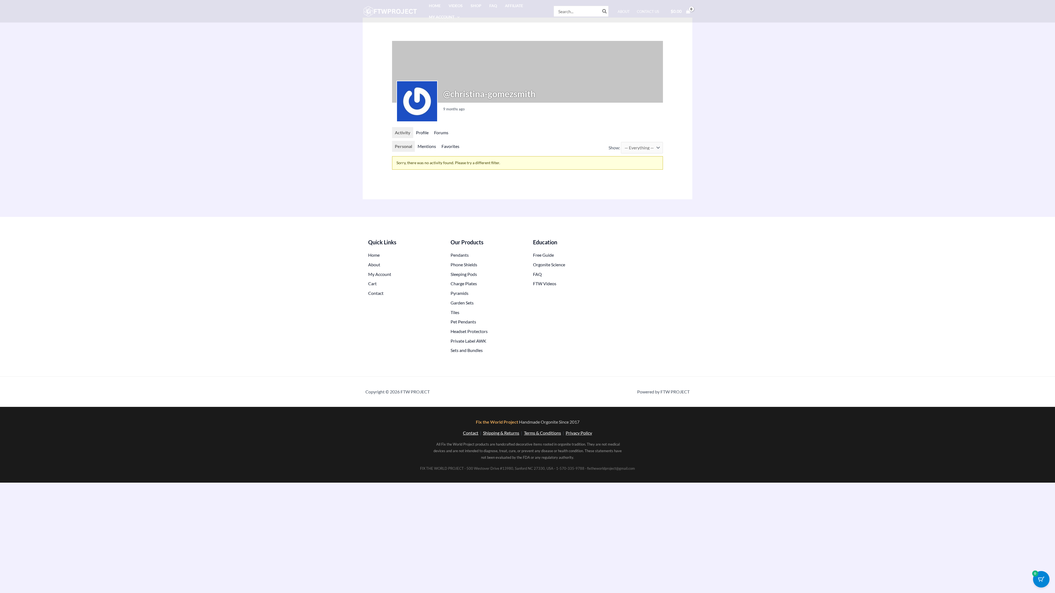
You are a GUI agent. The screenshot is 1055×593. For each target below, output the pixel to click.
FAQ (493, 5)
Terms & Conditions (542, 432)
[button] (457, 17)
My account (441, 17)
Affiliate (514, 5)
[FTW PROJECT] (391, 10)
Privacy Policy (579, 432)
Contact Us (648, 11)
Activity (402, 132)
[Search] (604, 11)
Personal (403, 146)
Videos (456, 5)
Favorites (450, 146)
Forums (441, 132)
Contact (470, 432)
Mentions (427, 146)
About (624, 11)
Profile (422, 132)
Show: (614, 147)
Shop (476, 5)
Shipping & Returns (501, 432)
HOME (435, 5)
